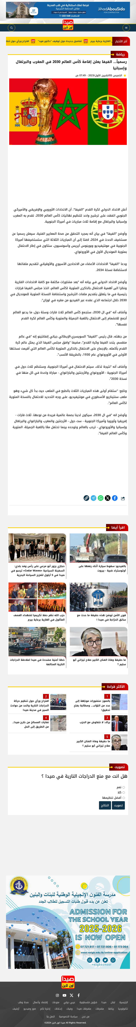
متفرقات (99, 1008)
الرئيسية (123, 1002)
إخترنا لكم (45, 1008)
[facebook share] (115, 498)
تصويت (118, 805)
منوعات (55, 1002)
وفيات (69, 1008)
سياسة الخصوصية (68, 1016)
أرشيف (15, 1008)
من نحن (85, 1016)
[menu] (126, 27)
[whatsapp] (86, 498)
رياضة (111, 1008)
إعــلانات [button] (58, 1008)
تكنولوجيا (123, 1008)
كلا (119, 792)
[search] (11, 27)
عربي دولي (69, 1002)
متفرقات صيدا (84, 1008)
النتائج (105, 805)
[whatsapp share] (100, 498)
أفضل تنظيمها (111, 797)
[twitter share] (107, 498)
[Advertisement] (68, 174)
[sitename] (68, 982)
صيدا (103, 1002)
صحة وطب (23, 1002)
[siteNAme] (68, 25)
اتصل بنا (51, 1016)
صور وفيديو (30, 1008)
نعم (119, 787)
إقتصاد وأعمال (40, 1002)
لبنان (113, 1002)
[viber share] (93, 498)
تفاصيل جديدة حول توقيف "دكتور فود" (71, 41)
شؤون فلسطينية (88, 1002)
